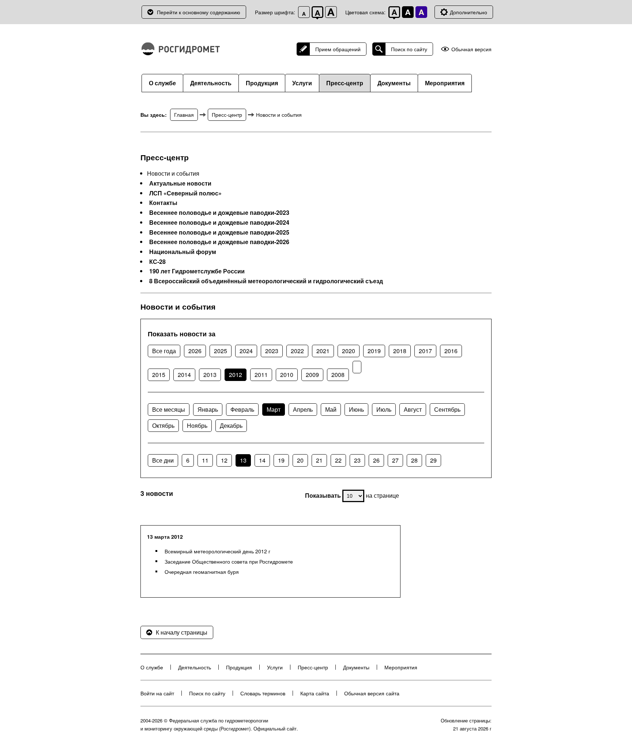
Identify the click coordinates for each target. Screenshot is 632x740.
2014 (184, 374)
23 (357, 460)
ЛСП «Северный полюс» (185, 193)
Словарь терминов (262, 693)
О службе (162, 83)
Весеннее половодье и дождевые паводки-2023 (219, 213)
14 (262, 460)
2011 (261, 374)
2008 (338, 374)
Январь (208, 409)
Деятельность (211, 83)
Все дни (163, 460)
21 (319, 460)
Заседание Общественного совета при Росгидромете (229, 561)
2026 (195, 351)
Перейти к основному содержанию (198, 12)
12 (224, 460)
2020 (348, 351)
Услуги (302, 83)
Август (413, 409)
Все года (164, 351)
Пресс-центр (344, 83)
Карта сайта (314, 693)
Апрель (303, 409)
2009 (312, 374)
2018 (399, 351)
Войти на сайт (157, 693)
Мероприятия (444, 83)
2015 (158, 374)
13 (243, 460)
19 (281, 460)
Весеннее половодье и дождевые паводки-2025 (219, 232)
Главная (184, 114)
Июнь (356, 409)
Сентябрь (447, 409)
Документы (394, 83)
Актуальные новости (180, 183)
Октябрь (163, 425)
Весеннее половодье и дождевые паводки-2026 (219, 242)
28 (414, 460)
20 (300, 460)
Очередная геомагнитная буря (202, 571)
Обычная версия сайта (371, 693)
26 (376, 460)
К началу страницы (181, 632)
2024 (246, 351)
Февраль (242, 409)
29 (433, 460)
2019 (374, 351)
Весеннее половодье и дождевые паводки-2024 (219, 222)
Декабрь (231, 425)
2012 (235, 374)
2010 (286, 374)
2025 (220, 351)
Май (330, 409)
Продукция (262, 83)
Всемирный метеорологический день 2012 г (217, 551)
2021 (323, 351)
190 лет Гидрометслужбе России (197, 271)
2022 (297, 351)
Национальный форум (182, 252)
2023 (271, 351)
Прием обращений (338, 49)
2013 (210, 374)
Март (274, 409)
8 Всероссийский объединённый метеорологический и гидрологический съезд (266, 281)
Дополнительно (468, 12)
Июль (383, 409)
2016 (451, 351)
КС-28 (157, 262)
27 (395, 460)
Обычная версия (471, 49)
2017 (425, 351)
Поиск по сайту (409, 49)
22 (338, 460)
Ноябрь (197, 425)
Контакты (163, 203)
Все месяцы (168, 409)
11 (205, 460)
